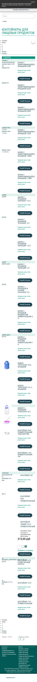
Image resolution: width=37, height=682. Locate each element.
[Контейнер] (7, 494)
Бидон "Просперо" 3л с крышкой (24, 365)
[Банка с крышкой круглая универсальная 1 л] (7, 335)
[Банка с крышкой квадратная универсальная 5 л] (7, 285)
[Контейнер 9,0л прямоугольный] (7, 479)
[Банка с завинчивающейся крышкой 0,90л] (7, 83)
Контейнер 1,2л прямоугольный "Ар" (25, 455)
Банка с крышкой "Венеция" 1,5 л (24, 244)
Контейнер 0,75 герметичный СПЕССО (24, 562)
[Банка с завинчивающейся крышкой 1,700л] (7, 151)
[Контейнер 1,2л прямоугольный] (7, 431)
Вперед (4, 51)
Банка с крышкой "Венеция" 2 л (23, 266)
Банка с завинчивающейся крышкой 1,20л (26, 132)
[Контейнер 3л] (7, 475)
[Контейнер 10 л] (7, 562)
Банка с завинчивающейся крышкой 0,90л (26, 109)
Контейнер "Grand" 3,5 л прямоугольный (27, 524)
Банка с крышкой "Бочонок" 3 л (23, 221)
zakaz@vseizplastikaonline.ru (21, 10)
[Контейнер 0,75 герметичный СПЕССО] (7, 559)
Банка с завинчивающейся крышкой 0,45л (26, 64)
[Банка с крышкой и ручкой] (7, 264)
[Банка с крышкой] (7, 195)
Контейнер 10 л (24, 583)
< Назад (4, 21)
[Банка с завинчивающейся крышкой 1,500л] (7, 132)
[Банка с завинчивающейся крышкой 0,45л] (7, 63)
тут (23, 5)
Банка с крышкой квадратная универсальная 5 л (25, 314)
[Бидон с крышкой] (7, 410)
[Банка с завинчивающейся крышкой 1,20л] (7, 128)
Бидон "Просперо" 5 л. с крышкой (25, 387)
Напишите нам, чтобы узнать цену (24, 93)
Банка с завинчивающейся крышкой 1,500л (26, 154)
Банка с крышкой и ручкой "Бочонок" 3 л (23, 289)
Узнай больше (24, 79)
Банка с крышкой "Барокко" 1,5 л (24, 199)
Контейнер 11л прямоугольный (25, 603)
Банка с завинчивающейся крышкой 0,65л (26, 87)
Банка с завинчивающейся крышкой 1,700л (26, 176)
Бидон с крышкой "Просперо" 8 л (24, 410)
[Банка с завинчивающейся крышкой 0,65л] (7, 68)
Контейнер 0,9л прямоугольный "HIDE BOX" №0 (25, 432)
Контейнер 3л (26, 475)
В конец (4, 53)
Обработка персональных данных (9, 655)
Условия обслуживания (8, 652)
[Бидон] (7, 337)
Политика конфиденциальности (8, 649)
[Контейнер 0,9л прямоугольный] (7, 420)
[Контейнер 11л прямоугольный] (7, 582)
